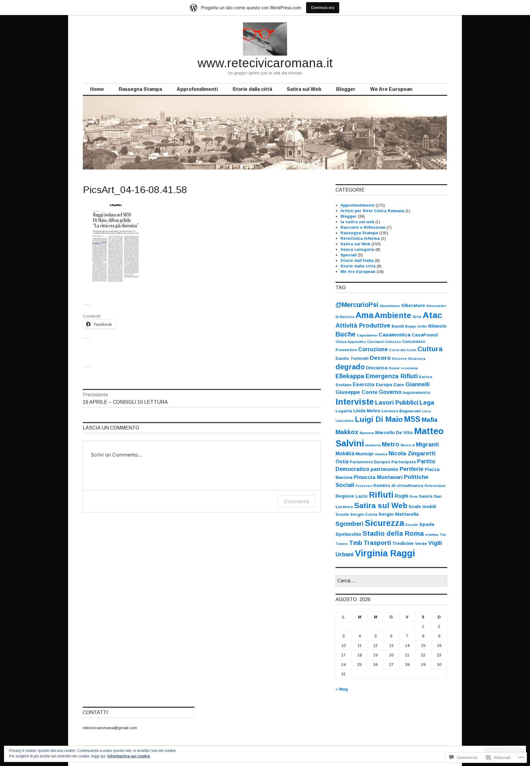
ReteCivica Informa (360, 238)
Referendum (434, 486)
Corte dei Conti (402, 350)
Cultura (430, 349)
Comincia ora (322, 7)
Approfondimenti (197, 89)
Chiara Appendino (351, 342)
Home (97, 89)
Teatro (342, 544)
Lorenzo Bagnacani (401, 411)
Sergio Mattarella (398, 514)
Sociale (411, 525)
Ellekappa (350, 376)
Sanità (425, 496)
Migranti (427, 444)
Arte (417, 316)
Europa (384, 384)
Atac (432, 315)
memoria (373, 445)
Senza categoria (357, 249)
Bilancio (437, 326)
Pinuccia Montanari (378, 477)
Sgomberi (349, 523)
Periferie (412, 469)
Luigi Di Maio (379, 419)
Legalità (344, 411)
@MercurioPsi (357, 304)
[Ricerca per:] (391, 581)
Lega (427, 402)
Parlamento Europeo (370, 462)
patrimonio (384, 469)
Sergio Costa (363, 514)
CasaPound (425, 334)
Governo (390, 392)
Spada (426, 524)
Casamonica (394, 335)
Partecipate (403, 462)
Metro (390, 444)
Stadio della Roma (393, 533)
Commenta (296, 501)
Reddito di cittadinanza (398, 485)
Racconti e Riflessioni (363, 227)
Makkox (347, 432)
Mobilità (345, 453)
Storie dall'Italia (357, 260)
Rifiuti (381, 495)
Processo (363, 486)
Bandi (398, 326)
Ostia (342, 461)
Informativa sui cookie (128, 756)
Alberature (413, 305)
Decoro (380, 358)
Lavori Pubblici (396, 402)
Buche (345, 334)
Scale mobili (422, 506)
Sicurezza (384, 523)
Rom (413, 496)
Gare (398, 384)
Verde (421, 543)
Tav (443, 534)
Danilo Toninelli (352, 358)
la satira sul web (357, 222)
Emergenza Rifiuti (392, 376)
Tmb (355, 542)
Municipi (364, 453)
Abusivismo (390, 306)
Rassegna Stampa (140, 89)
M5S (412, 419)
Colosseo (393, 342)
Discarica (376, 367)
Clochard (375, 342)
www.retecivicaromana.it (265, 63)
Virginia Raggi (385, 553)
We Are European (391, 89)
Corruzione (373, 349)
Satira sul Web (304, 89)
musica (381, 454)
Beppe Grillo (416, 326)
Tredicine (403, 543)
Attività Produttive (363, 325)
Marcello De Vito (394, 432)
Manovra (366, 433)
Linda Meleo (366, 410)
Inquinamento (416, 393)
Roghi (401, 496)
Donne (394, 368)
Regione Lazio (352, 496)
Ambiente (392, 315)
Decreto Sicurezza (408, 358)
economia (409, 368)
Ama (364, 315)
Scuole (342, 514)
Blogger (345, 89)
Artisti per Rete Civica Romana (372, 210)
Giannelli (417, 384)
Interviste (355, 401)
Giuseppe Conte (357, 392)
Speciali (348, 255)
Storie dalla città (252, 89)
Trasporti (377, 542)
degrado (350, 367)
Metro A (408, 445)
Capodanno (367, 335)
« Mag (342, 689)
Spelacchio (348, 534)
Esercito (363, 384)
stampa (431, 534)
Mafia (430, 419)
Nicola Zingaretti (412, 453)
